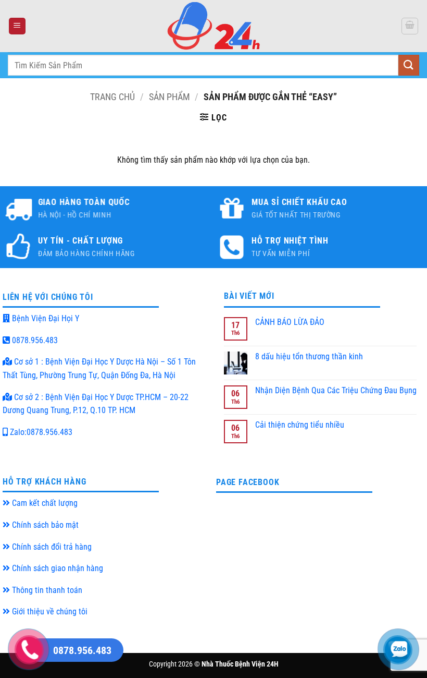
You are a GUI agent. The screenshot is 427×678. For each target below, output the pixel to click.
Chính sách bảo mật (44, 525)
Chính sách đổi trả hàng (51, 547)
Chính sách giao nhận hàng (56, 568)
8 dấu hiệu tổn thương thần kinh (309, 356)
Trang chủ (112, 96)
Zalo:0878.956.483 (40, 432)
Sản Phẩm (169, 96)
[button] (17, 26)
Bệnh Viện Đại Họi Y (44, 318)
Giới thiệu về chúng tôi (48, 611)
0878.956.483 (34, 340)
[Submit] (408, 65)
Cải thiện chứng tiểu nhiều (299, 425)
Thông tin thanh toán (46, 590)
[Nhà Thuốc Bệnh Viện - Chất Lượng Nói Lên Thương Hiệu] (213, 26)
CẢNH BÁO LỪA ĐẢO (289, 322)
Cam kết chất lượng (44, 503)
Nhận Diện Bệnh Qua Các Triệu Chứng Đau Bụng (336, 390)
